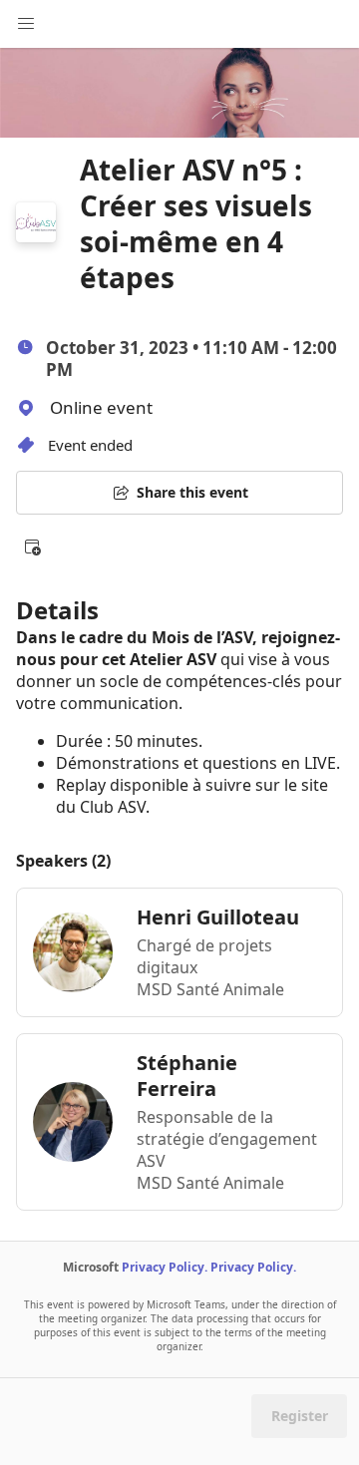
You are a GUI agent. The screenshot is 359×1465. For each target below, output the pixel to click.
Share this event (192, 492)
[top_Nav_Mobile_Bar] (26, 24)
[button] (32, 546)
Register (299, 1415)
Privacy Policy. (164, 1267)
